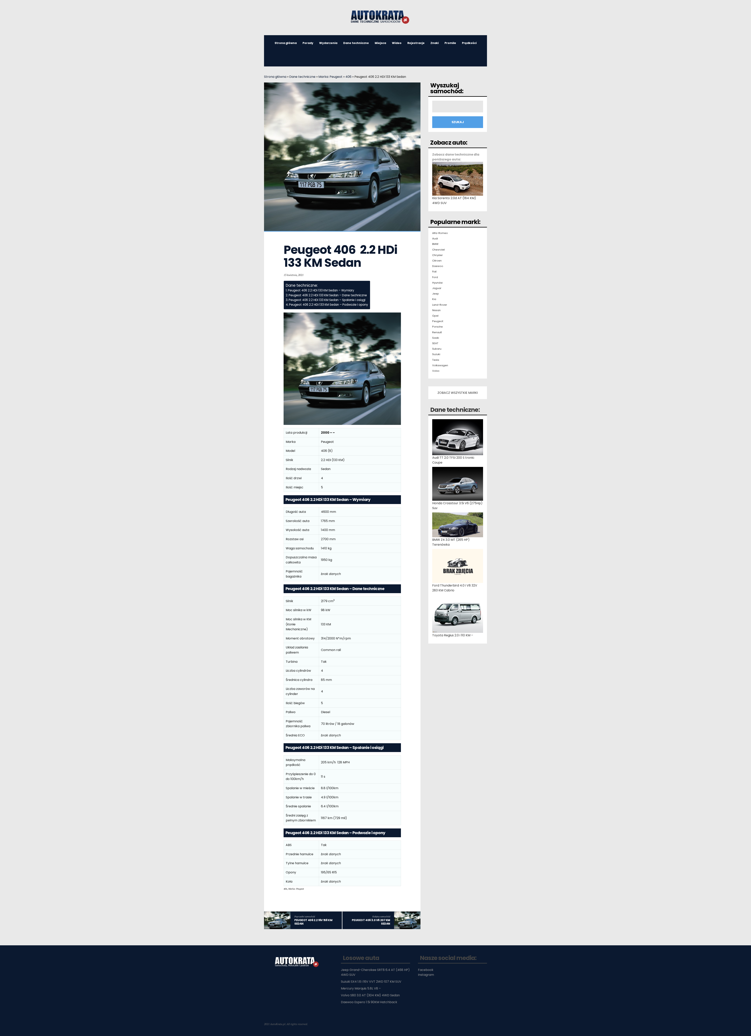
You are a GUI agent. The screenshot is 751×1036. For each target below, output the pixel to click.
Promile (450, 43)
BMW (435, 244)
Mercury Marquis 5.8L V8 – (361, 988)
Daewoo (437, 266)
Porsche (437, 327)
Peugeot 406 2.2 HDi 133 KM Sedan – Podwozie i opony (328, 305)
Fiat (434, 271)
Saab (435, 338)
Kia (434, 299)
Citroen (437, 260)
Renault (437, 332)
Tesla (435, 360)
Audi (435, 238)
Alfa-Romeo (440, 233)
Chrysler (437, 255)
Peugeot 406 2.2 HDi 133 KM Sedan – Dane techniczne (328, 295)
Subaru (436, 349)
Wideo (397, 43)
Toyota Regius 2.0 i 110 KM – (452, 635)
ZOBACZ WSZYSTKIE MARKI (457, 392)
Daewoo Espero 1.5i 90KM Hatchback (369, 1002)
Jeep (435, 293)
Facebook (425, 970)
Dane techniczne (356, 43)
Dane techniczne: (455, 410)
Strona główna (286, 43)
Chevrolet (438, 250)
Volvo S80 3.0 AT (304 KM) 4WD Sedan (370, 995)
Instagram (426, 974)
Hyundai (437, 283)
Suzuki (436, 354)
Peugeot (437, 321)
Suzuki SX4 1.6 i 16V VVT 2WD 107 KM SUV (371, 981)
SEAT (435, 343)
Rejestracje (416, 43)
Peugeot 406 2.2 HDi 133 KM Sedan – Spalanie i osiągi (327, 300)
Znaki (434, 43)
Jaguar (436, 288)
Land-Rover (439, 305)
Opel (435, 316)
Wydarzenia (328, 43)
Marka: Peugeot (330, 76)
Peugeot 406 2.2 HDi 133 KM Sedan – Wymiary (321, 290)
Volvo (435, 371)
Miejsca (380, 43)
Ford (435, 277)
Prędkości (469, 43)
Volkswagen (440, 365)
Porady (308, 43)
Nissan (436, 310)
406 (348, 76)
